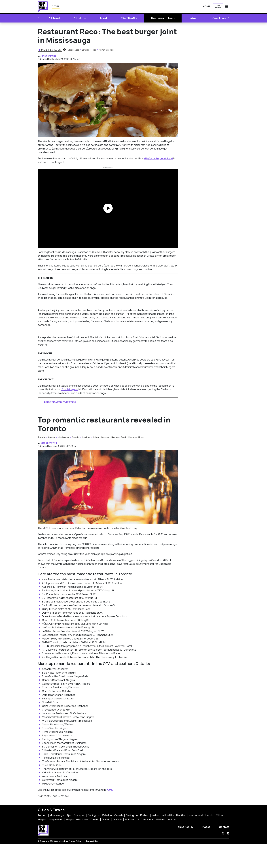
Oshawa (117, 819)
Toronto (41, 437)
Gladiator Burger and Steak (60, 402)
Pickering (130, 819)
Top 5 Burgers (69, 389)
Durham (105, 437)
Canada (51, 437)
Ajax (69, 815)
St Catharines (146, 819)
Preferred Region (51, 49)
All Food (54, 18)
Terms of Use (92, 841)
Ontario (85, 50)
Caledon (107, 815)
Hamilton (86, 437)
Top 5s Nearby (184, 827)
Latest (193, 18)
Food (103, 18)
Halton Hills (168, 815)
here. (110, 789)
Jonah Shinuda (48, 55)
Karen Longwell (48, 442)
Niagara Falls (56, 819)
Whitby (172, 819)
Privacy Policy (74, 841)
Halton (96, 437)
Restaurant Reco (163, 18)
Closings (80, 18)
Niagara (115, 437)
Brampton (79, 815)
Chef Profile (129, 18)
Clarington (132, 815)
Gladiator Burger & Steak (158, 158)
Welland (160, 819)
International (196, 815)
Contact (224, 827)
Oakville (95, 819)
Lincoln (209, 815)
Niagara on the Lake (77, 819)
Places (206, 827)
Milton (219, 815)
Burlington (94, 815)
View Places (220, 18)
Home (206, 6)
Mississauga (73, 50)
